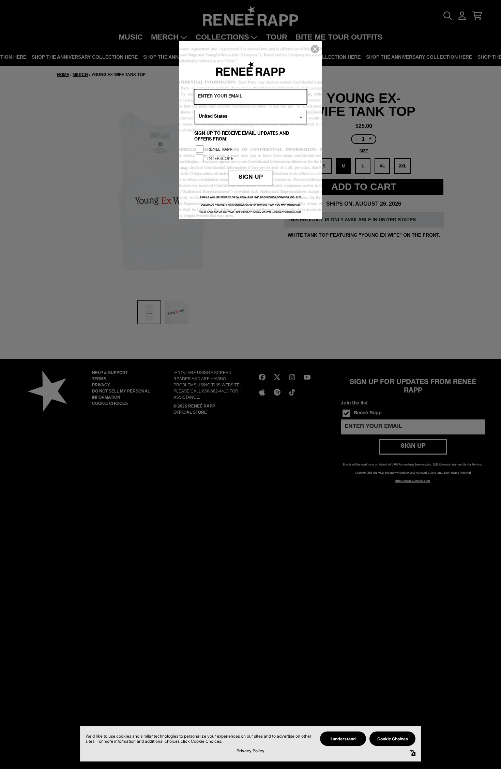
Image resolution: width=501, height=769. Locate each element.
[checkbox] (251, 149)
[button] (315, 49)
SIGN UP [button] (251, 177)
